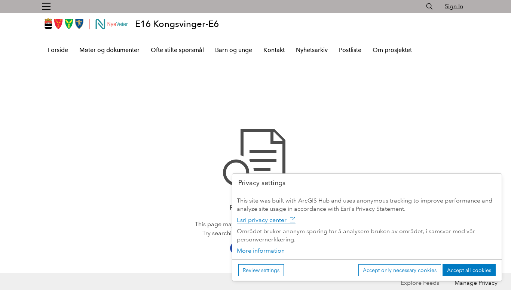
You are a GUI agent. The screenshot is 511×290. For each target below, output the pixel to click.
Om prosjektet (392, 49)
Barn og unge (233, 49)
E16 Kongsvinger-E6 (177, 23)
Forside (58, 49)
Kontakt (274, 49)
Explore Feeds (420, 282)
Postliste (350, 49)
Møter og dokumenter (109, 49)
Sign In (454, 6)
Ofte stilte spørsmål (177, 49)
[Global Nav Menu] (46, 6)
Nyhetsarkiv (312, 49)
